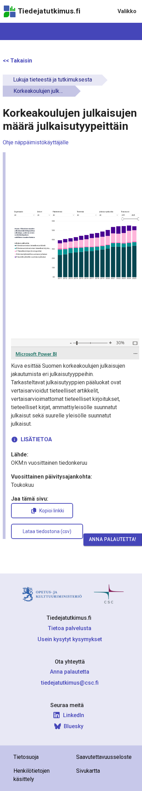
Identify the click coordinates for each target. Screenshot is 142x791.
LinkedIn (73, 715)
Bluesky (73, 726)
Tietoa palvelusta (69, 628)
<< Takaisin (17, 60)
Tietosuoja (26, 757)
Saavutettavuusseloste (104, 757)
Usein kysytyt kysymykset (70, 639)
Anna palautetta (69, 671)
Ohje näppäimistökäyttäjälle (36, 142)
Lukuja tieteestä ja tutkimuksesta (52, 79)
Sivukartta (88, 771)
